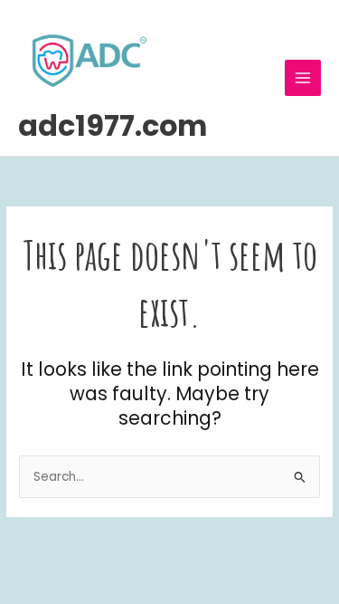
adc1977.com (112, 125)
